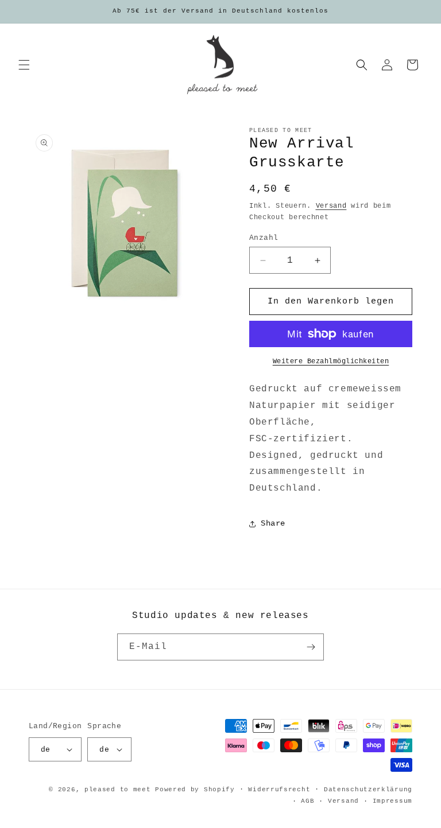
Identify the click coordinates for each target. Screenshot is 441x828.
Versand (331, 206)
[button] (24, 64)
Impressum (392, 801)
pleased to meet (117, 789)
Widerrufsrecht (279, 789)
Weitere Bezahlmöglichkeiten (331, 361)
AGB (307, 801)
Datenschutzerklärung (368, 789)
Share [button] (273, 523)
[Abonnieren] (310, 646)
